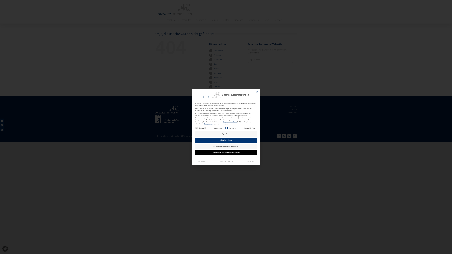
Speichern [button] (226, 134)
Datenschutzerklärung (230, 122)
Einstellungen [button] (208, 124)
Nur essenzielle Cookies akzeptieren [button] (226, 146)
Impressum (250, 161)
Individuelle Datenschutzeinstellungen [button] (226, 152)
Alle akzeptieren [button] (226, 140)
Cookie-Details (202, 161)
